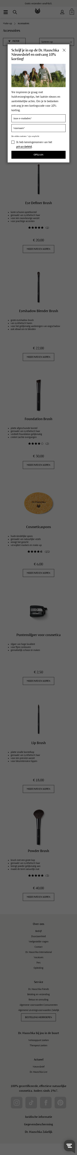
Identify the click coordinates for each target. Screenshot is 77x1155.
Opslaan (38, 154)
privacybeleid (24, 146)
